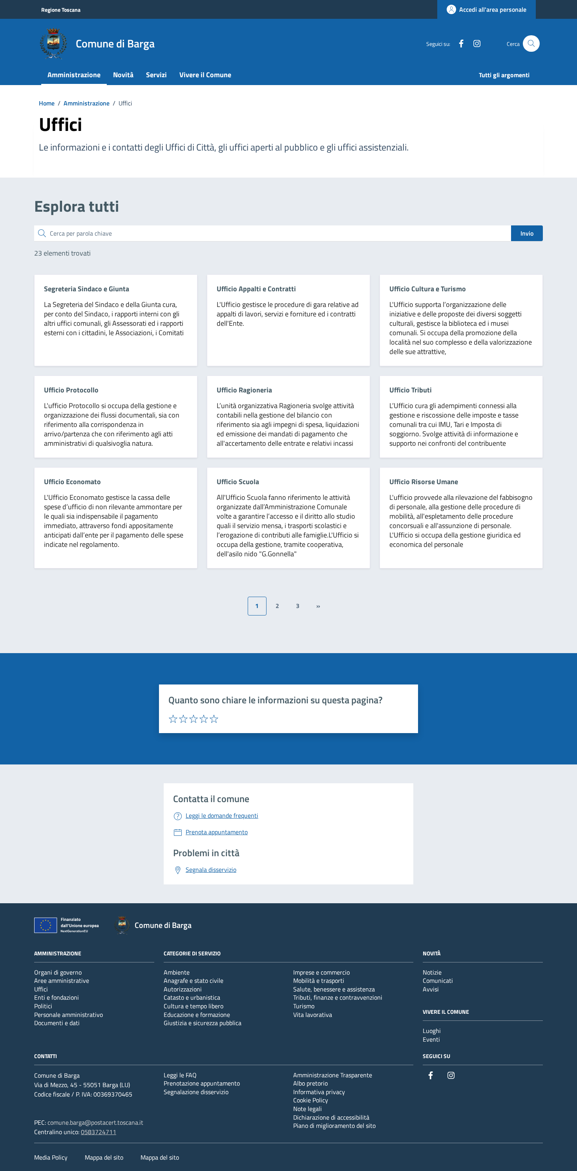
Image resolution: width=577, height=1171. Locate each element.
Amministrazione (73, 74)
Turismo (303, 1006)
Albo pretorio (310, 1083)
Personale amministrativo (68, 1014)
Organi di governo (58, 972)
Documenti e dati (57, 1023)
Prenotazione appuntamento (202, 1083)
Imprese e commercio (321, 972)
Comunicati (438, 980)
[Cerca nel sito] (531, 43)
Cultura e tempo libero (193, 1006)
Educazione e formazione (197, 1014)
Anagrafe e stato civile (193, 980)
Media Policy (51, 1157)
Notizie (432, 972)
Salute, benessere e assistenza (334, 989)
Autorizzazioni (183, 989)
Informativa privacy (319, 1092)
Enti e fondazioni (56, 997)
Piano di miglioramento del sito (334, 1125)
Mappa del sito (104, 1157)
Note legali (307, 1108)
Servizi (156, 74)
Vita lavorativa (312, 1014)
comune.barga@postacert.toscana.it (95, 1122)
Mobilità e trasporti (318, 980)
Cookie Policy (310, 1100)
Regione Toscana (60, 9)
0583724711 (98, 1132)
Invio (526, 233)
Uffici (41, 989)
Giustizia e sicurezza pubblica (202, 1023)
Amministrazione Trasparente (332, 1075)
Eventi (431, 1039)
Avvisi (431, 989)
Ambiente (177, 972)
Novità (123, 74)
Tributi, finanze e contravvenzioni (337, 997)
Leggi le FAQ (180, 1075)
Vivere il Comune (205, 74)
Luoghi (432, 1030)
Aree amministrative (61, 980)
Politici (43, 1006)
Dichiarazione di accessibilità (331, 1117)
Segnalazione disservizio (196, 1092)
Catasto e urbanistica (192, 997)
